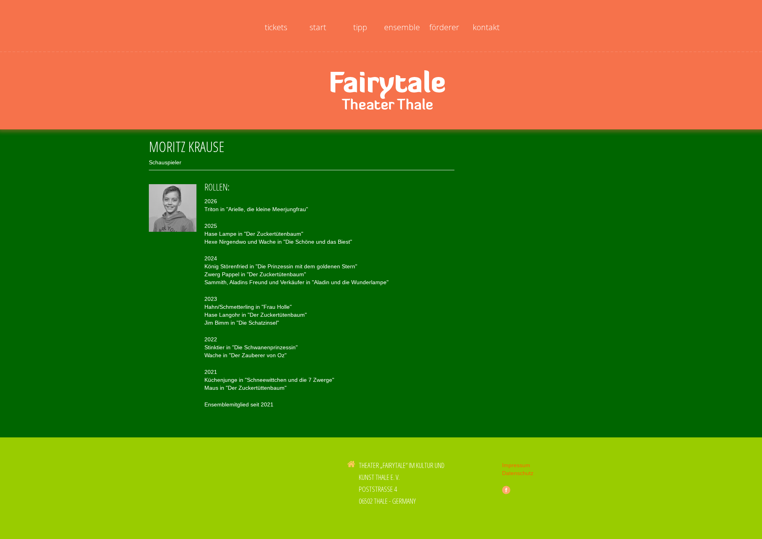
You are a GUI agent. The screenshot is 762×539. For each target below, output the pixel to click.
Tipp (360, 27)
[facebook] (506, 490)
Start (318, 27)
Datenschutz (517, 473)
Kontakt (486, 27)
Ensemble (402, 27)
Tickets (276, 27)
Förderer (444, 27)
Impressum (516, 465)
